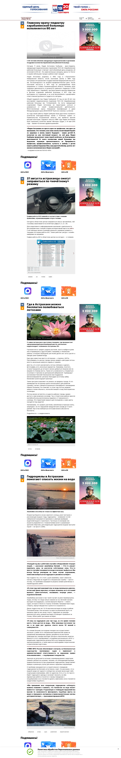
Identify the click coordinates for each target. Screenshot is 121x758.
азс (37, 276)
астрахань (37, 449)
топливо (43, 276)
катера (39, 731)
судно (45, 731)
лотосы (30, 449)
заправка (30, 276)
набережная (31, 731)
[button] (74, 253)
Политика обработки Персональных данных (59, 749)
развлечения (54, 731)
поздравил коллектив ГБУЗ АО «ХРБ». (39, 150)
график (50, 276)
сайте (71, 228)
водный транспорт (64, 731)
